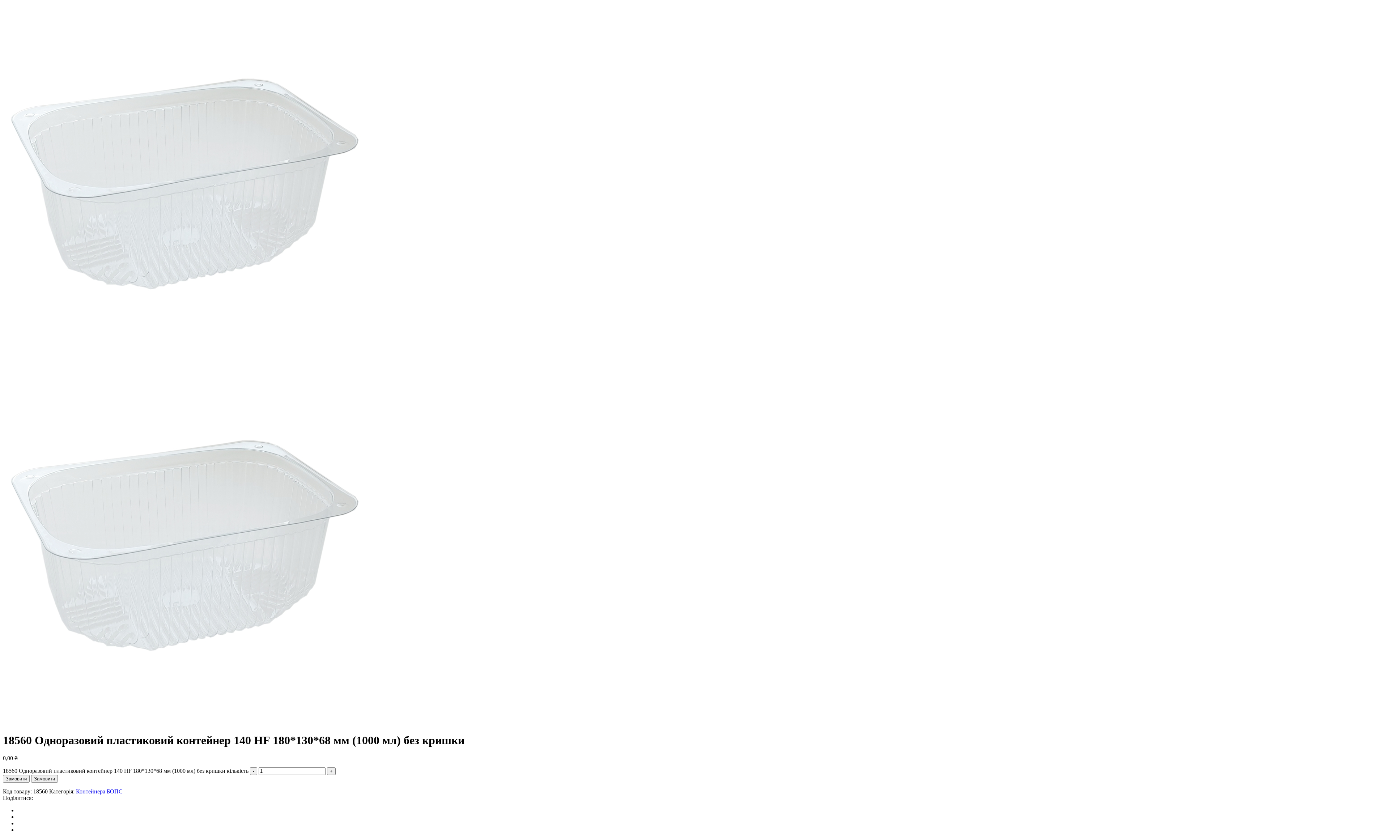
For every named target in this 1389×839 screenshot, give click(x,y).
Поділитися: (18, 798)
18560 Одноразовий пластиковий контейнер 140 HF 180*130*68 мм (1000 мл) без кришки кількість (126, 771)
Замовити (16, 778)
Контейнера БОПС (99, 791)
